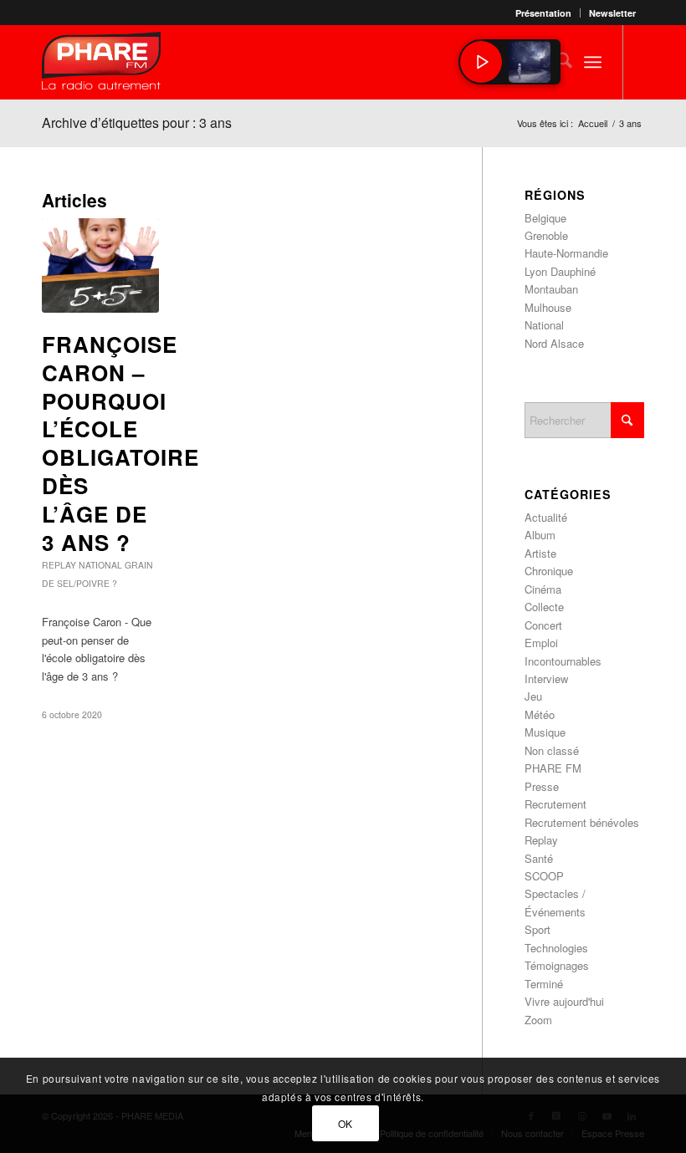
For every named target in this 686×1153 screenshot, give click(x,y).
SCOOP (544, 876)
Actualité (546, 517)
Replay (59, 565)
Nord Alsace (554, 343)
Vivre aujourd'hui (564, 1001)
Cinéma (543, 589)
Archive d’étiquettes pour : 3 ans (137, 122)
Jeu (533, 696)
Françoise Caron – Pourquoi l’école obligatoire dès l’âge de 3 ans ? (120, 443)
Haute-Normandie (566, 253)
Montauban (551, 289)
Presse (542, 786)
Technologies (556, 948)
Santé (539, 858)
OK (345, 1123)
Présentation (543, 13)
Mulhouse (548, 307)
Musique (545, 732)
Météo (540, 714)
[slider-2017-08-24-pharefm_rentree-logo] (101, 65)
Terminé (544, 984)
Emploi (541, 642)
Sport (537, 929)
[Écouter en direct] (481, 62)
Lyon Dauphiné (560, 271)
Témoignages (557, 965)
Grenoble (546, 235)
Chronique (549, 571)
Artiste (540, 553)
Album (540, 535)
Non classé (552, 750)
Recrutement (555, 804)
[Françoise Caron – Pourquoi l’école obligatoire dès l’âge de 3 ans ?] (100, 265)
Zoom (538, 1020)
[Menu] (593, 61)
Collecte (544, 607)
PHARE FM (553, 768)
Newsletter (612, 13)
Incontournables (563, 661)
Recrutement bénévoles (582, 822)
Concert (543, 625)
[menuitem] (544, 13)
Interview (546, 678)
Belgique (545, 218)
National (100, 565)
